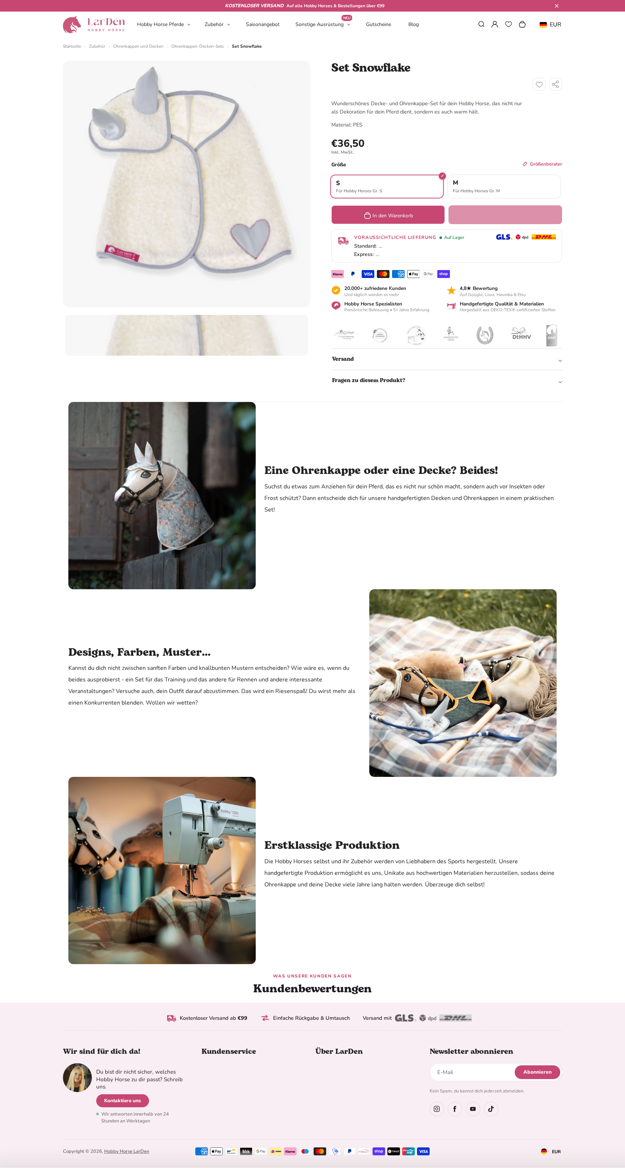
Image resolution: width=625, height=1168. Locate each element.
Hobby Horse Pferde (160, 24)
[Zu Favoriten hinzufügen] (538, 84)
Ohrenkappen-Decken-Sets (197, 46)
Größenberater (546, 164)
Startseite (72, 46)
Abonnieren (537, 1072)
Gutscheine (378, 24)
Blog (413, 24)
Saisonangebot (263, 24)
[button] (556, 5)
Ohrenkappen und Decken (138, 46)
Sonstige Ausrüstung (323, 24)
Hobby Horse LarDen (126, 1151)
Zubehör (214, 24)
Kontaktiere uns (122, 1100)
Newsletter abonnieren (471, 1052)
